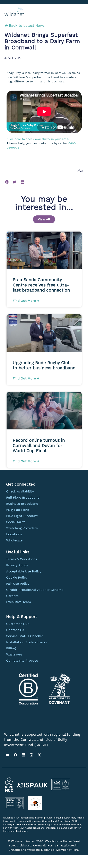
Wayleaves (14, 654)
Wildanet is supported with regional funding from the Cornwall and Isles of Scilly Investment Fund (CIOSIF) (42, 739)
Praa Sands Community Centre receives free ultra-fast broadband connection (42, 284)
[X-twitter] (39, 754)
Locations (14, 534)
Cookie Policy (16, 577)
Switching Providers (22, 528)
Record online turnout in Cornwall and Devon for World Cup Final (39, 445)
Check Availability (20, 491)
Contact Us (15, 630)
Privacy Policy (17, 565)
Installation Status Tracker (27, 642)
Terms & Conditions (21, 559)
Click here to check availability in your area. (38, 139)
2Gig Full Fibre (17, 510)
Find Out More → (26, 301)
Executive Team (18, 602)
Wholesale (14, 540)
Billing (11, 648)
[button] (81, 12)
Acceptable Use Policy (23, 571)
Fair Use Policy (17, 584)
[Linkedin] (23, 754)
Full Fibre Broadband (22, 497)
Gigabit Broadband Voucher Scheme (34, 590)
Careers (12, 596)
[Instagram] (31, 754)
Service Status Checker (24, 636)
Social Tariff (15, 522)
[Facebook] (15, 754)
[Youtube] (7, 754)
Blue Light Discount (22, 516)
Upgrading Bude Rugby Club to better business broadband (44, 365)
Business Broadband (22, 504)
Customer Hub (17, 624)
